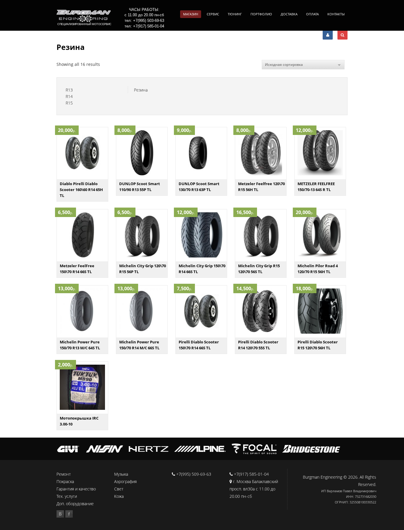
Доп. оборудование (75, 503)
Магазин (190, 14)
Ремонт (63, 474)
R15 (69, 103)
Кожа (119, 496)
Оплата (312, 14)
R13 (69, 90)
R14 (69, 96)
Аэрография (125, 481)
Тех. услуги (66, 496)
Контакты (336, 14)
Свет (118, 489)
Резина (141, 90)
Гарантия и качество (76, 489)
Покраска (65, 481)
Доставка (289, 14)
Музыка (121, 474)
